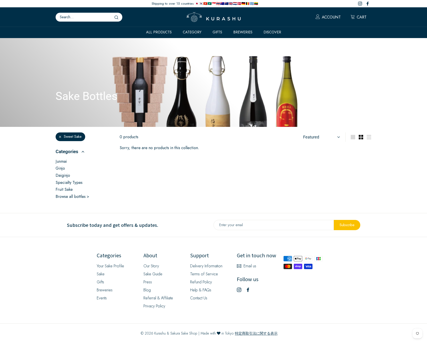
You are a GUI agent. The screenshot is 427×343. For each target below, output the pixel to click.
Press (147, 282)
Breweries (242, 32)
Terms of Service (204, 274)
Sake (101, 274)
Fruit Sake (64, 189)
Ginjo (60, 168)
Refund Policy (201, 282)
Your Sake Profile (110, 266)
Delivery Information (206, 266)
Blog (147, 290)
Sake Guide (152, 274)
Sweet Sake (73, 136)
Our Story (151, 266)
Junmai (61, 161)
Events (102, 298)
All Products (159, 32)
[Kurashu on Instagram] (239, 289)
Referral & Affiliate (158, 298)
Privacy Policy (154, 306)
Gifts (217, 32)
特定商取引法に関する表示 (256, 333)
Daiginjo (63, 175)
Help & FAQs (200, 290)
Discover (272, 32)
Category (192, 32)
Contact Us (198, 298)
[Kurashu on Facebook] (248, 289)
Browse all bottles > (72, 196)
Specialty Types (69, 182)
